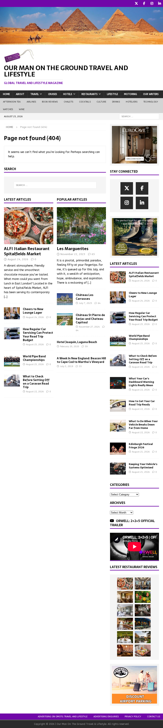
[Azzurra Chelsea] (143, 624)
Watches (8, 109)
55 (80, 366)
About (20, 94)
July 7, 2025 (85, 303)
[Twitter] (136, 3)
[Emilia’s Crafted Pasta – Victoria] (143, 650)
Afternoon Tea (12, 102)
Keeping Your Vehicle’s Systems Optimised (143, 466)
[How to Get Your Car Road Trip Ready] (118, 406)
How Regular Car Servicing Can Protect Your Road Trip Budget (38, 334)
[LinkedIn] (159, 3)
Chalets (68, 102)
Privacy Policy (133, 716)
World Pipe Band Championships (34, 358)
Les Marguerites (72, 249)
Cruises (52, 94)
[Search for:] (139, 116)
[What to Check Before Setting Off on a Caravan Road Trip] (12, 381)
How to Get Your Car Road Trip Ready (142, 403)
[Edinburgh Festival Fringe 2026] (118, 448)
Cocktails (85, 102)
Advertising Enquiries (106, 716)
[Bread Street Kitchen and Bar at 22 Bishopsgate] (143, 610)
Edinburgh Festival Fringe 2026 (141, 446)
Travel (34, 94)
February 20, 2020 (69, 346)
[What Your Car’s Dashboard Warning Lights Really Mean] (118, 383)
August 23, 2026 (35, 344)
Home (6, 94)
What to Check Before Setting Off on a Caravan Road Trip (36, 382)
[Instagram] (151, 3)
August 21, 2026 (141, 452)
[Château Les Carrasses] (65, 299)
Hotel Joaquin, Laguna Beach (77, 342)
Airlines (31, 102)
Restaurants (90, 94)
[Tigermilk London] (125, 650)
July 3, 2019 (66, 366)
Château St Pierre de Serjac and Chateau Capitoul (90, 318)
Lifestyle (112, 94)
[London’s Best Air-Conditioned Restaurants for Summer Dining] (125, 610)
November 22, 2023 (72, 254)
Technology (150, 102)
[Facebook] (144, 3)
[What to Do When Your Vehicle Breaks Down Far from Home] (118, 426)
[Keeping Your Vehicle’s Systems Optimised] (118, 469)
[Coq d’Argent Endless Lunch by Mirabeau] (125, 637)
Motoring (130, 94)
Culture (101, 102)
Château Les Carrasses (84, 297)
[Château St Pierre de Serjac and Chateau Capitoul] (65, 319)
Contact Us (153, 716)
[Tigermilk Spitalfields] (125, 624)
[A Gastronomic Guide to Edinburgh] (143, 637)
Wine (21, 109)
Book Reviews (50, 102)
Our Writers (151, 94)
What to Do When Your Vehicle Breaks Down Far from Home (143, 424)
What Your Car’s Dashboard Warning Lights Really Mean (141, 381)
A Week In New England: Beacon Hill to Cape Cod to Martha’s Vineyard (81, 360)
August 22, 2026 (35, 391)
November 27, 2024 (89, 327)
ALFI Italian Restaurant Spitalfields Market (26, 251)
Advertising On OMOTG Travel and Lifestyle (62, 716)
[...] (5, 297)
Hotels (67, 94)
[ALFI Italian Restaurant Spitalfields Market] (28, 225)
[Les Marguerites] (81, 225)
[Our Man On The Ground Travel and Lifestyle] (81, 42)
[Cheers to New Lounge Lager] (12, 313)
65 (93, 254)
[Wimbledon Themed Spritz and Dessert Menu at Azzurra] (143, 597)
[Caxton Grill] (143, 583)
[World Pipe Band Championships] (12, 360)
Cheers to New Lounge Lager (33, 311)
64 (99, 303)
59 (86, 346)
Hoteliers (131, 102)
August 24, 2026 (18, 259)
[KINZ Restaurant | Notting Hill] (125, 597)
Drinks (116, 102)
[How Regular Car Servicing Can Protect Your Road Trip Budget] (12, 333)
